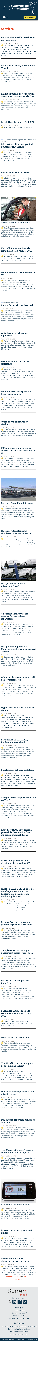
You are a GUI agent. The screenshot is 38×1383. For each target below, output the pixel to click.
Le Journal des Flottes (19, 1332)
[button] (30, 17)
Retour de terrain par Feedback (17, 305)
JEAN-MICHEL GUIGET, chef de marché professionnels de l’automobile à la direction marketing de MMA (17, 893)
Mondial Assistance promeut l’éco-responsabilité (16, 392)
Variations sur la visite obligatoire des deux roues (15, 1259)
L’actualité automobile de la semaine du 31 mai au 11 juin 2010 (16, 1013)
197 (28, 1277)
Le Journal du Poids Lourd (19, 1334)
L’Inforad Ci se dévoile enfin (15, 1204)
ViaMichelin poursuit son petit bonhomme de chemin (17, 1064)
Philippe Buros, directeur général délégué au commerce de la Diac (18, 95)
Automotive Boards (32, 5)
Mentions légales (19, 1316)
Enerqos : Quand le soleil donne (17, 503)
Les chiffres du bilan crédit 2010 (18, 122)
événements (32, 2)
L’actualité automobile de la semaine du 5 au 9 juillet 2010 (16, 249)
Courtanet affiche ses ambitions (17, 770)
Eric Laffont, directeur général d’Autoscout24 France (17, 145)
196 (25, 1277)
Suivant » (18, 1279)
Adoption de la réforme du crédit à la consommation (18, 678)
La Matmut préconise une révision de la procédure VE (15, 862)
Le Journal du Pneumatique (19, 1329)
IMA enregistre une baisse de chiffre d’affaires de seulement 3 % (18, 450)
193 (16, 1277)
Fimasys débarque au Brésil (15, 172)
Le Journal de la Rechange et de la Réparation (19, 1326)
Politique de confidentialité (19, 1318)
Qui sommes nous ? (19, 1313)
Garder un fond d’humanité (15, 222)
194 (19, 1277)
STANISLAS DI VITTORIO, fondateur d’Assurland (14, 741)
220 (32, 1277)
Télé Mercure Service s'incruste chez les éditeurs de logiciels (17, 1151)
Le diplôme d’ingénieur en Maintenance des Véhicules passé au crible (18, 649)
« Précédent (8, 1277)
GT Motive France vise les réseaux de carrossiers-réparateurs (14, 616)
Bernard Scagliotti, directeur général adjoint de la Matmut (16, 923)
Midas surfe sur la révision (15, 1037)
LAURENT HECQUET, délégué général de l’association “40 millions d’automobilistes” (16, 832)
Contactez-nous (19, 1310)
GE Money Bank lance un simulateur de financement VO (17, 532)
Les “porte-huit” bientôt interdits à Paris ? (13, 584)
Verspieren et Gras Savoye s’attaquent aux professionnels (17, 951)
